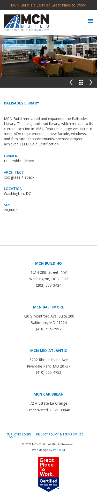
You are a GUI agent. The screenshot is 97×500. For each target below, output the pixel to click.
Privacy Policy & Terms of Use (59, 434)
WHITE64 (59, 450)
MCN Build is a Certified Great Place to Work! (48, 5)
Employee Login (18, 434)
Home (10, 437)
